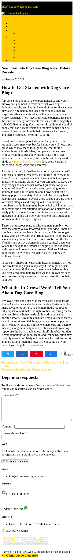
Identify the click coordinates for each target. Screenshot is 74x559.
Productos (15, 36)
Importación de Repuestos (32, 47)
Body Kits (23, 53)
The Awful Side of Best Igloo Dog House (26, 369)
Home (13, 23)
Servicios (14, 30)
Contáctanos (16, 60)
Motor (20, 43)
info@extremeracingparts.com (20, 6)
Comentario (10, 395)
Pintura (21, 33)
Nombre (8, 426)
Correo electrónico (14, 433)
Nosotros (14, 26)
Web (4, 443)
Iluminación (24, 40)
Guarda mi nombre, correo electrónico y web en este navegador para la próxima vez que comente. (35, 452)
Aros (20, 50)
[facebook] (3, 10)
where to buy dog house (26, 161)
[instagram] (6, 10)
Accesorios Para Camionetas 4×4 (36, 57)
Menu (5, 16)
